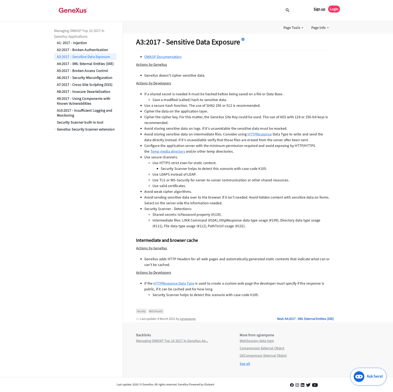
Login (334, 9)
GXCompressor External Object (263, 355)
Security (141, 311)
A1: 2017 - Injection (72, 42)
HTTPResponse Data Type (173, 283)
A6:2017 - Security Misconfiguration (84, 77)
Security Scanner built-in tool (80, 122)
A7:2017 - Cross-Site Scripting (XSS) (84, 84)
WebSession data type (257, 340)
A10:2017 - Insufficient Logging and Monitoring (84, 113)
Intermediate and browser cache (167, 240)
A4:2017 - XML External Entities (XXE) (85, 63)
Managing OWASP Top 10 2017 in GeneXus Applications (79, 33)
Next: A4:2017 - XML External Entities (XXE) (305, 319)
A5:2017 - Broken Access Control (82, 70)
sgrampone (188, 319)
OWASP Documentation (163, 56)
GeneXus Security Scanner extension (86, 129)
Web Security (156, 311)
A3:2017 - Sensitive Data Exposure (83, 56)
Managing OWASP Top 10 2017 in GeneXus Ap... (172, 340)
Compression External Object (262, 348)
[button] (293, 28)
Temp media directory (167, 151)
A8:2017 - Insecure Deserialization (83, 91)
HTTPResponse (259, 134)
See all (245, 363)
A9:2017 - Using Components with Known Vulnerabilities (83, 101)
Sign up (319, 9)
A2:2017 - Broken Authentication (82, 49)
